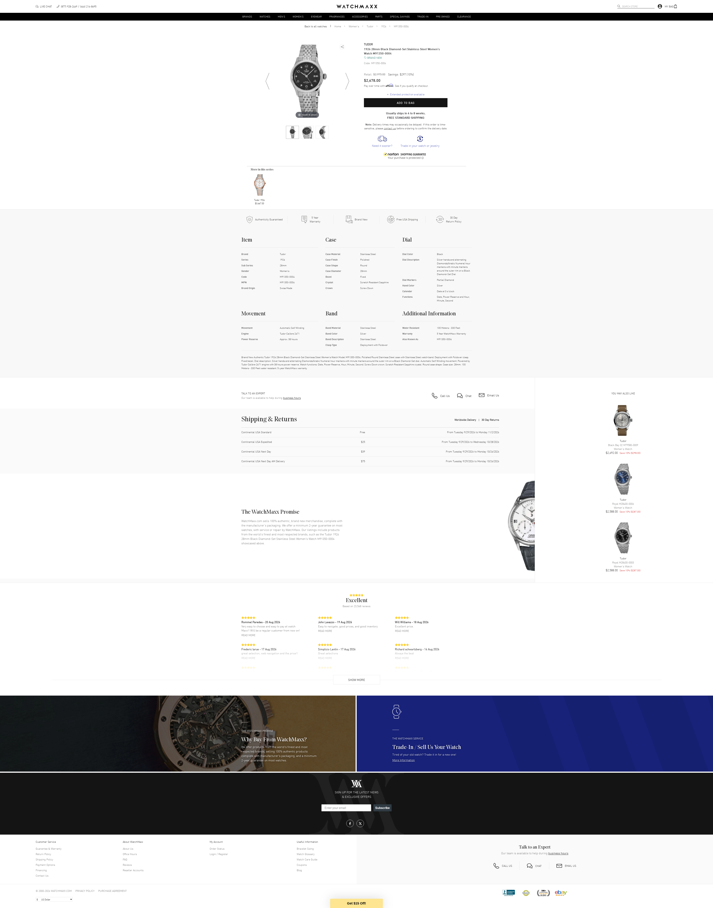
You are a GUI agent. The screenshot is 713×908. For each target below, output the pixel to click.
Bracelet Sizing (305, 848)
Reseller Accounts (133, 870)
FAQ (125, 859)
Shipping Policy (44, 859)
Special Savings (400, 16)
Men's (281, 16)
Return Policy (43, 854)
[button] (671, 6)
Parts (378, 16)
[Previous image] (267, 81)
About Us (128, 848)
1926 (383, 26)
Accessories (360, 16)
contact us (390, 128)
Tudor (370, 26)
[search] (618, 6)
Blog (299, 870)
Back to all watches (316, 26)
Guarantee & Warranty (48, 848)
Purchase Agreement (112, 891)
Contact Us (42, 875)
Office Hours (130, 854)
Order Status (217, 848)
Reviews (127, 865)
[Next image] (347, 81)
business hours (292, 397)
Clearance (464, 16)
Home (337, 26)
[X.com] (360, 823)
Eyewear (316, 16)
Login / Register (219, 854)
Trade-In (423, 16)
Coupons (302, 865)
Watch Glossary (306, 854)
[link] (382, 142)
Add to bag (406, 103)
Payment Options (45, 865)
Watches (265, 16)
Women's (298, 16)
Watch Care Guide (307, 859)
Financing (41, 870)
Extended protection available (406, 94)
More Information (403, 760)
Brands (247, 16)
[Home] (357, 6)
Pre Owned (443, 16)
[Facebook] (350, 823)
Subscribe (382, 808)
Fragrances (337, 16)
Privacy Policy (85, 891)
